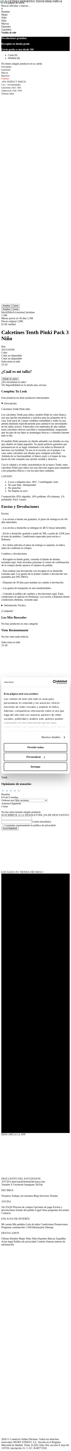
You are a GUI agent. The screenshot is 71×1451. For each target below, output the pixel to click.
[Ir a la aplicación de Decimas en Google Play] (35, 1102)
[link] (35, 850)
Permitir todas (35, 747)
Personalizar (33, 756)
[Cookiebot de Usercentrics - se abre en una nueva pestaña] (52, 682)
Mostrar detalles (51, 737)
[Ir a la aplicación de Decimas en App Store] (35, 1123)
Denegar (35, 766)
